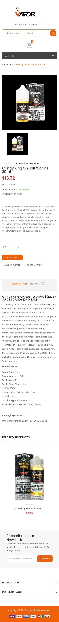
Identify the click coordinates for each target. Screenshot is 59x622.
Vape (29, 610)
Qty (4, 246)
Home (5, 64)
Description (19, 283)
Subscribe (45, 558)
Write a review (32, 163)
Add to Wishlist (12, 264)
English (21, 24)
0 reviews (18, 163)
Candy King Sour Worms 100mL (29, 508)
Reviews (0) (37, 283)
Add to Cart (12, 257)
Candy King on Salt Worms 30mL (28, 64)
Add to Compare (35, 264)
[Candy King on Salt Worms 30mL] (17, 143)
